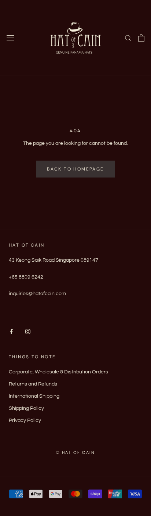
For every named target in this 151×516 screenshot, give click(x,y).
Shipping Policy (26, 408)
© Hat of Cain (75, 452)
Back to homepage (75, 169)
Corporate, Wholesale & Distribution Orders (58, 372)
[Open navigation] (10, 37)
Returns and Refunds (33, 384)
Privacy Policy (25, 420)
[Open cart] (141, 38)
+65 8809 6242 (26, 277)
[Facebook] (11, 331)
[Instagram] (27, 331)
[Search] (128, 38)
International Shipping (34, 396)
